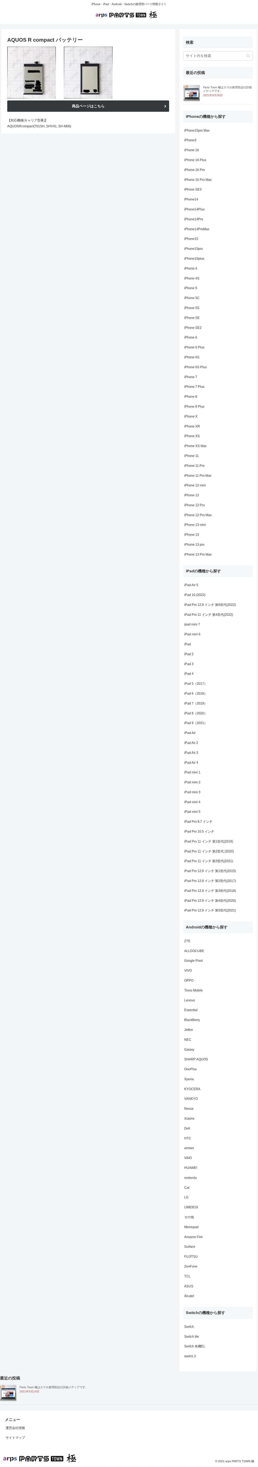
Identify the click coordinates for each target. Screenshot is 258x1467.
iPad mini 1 (192, 772)
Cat (186, 1187)
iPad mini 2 (192, 782)
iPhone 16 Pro (194, 170)
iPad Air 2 (191, 743)
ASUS (188, 1286)
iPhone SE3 (193, 189)
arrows (189, 1148)
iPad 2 (189, 654)
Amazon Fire (193, 1237)
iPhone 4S (191, 278)
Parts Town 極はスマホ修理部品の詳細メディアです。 (54, 1387)
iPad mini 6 (192, 634)
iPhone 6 (190, 337)
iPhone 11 (191, 456)
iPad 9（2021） (195, 723)
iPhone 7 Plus (194, 386)
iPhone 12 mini (195, 485)
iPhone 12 (191, 495)
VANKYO (191, 1098)
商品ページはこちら (88, 106)
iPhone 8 (190, 396)
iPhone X (191, 416)
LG (186, 1197)
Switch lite (191, 1336)
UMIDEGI (191, 1207)
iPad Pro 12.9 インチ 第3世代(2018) (210, 890)
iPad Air (190, 733)
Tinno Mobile (193, 990)
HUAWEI (190, 1168)
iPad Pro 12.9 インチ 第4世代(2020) (210, 900)
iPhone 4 (190, 268)
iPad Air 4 (191, 762)
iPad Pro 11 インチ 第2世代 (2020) (209, 851)
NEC (187, 1039)
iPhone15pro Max (197, 130)
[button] (248, 56)
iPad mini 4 (192, 802)
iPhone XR (192, 426)
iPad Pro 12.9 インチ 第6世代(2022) (210, 604)
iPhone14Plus (194, 209)
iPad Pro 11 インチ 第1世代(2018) (208, 841)
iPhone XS (192, 436)
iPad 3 (189, 664)
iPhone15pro (193, 248)
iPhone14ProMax (196, 229)
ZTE (187, 941)
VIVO (188, 970)
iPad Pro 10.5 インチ (199, 831)
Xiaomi (189, 1118)
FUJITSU (191, 1256)
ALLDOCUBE (194, 951)
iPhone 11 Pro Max (197, 475)
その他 (189, 1217)
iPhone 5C (192, 298)
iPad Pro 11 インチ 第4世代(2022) (209, 614)
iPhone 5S (191, 308)
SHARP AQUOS (196, 1059)
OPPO (189, 980)
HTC (187, 1138)
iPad (187, 644)
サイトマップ (15, 1437)
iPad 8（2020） (195, 713)
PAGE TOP (248, 1419)
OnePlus (190, 1069)
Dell (187, 1128)
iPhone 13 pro (194, 544)
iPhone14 (191, 199)
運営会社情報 (15, 1428)
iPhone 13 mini (195, 524)
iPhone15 (191, 238)
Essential (191, 1010)
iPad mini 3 (192, 792)
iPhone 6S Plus (195, 367)
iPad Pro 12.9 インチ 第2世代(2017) (210, 881)
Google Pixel (193, 960)
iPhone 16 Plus (195, 160)
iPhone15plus (194, 258)
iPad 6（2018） (195, 693)
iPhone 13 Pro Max (198, 554)
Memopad (191, 1227)
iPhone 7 (190, 377)
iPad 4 (189, 673)
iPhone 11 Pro (194, 465)
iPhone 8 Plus (194, 406)
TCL (187, 1276)
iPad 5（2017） (195, 683)
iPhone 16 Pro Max (198, 179)
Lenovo (189, 1000)
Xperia (189, 1079)
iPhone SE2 (193, 327)
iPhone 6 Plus (194, 347)
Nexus (189, 1108)
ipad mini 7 (192, 624)
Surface (189, 1246)
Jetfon (188, 1029)
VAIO (188, 1158)
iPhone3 (190, 140)
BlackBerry (192, 1020)
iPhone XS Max (195, 446)
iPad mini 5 (192, 811)
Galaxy (189, 1049)
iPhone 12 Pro (194, 505)
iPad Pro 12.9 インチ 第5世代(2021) (210, 910)
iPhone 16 (191, 150)
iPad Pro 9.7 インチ (198, 821)
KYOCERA (192, 1089)
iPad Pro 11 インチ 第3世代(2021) (208, 861)
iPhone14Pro (193, 219)
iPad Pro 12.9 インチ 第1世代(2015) (210, 871)
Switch (189, 1326)
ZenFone (190, 1266)
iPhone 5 (190, 288)
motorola (190, 1177)
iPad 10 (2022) (195, 595)
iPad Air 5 (191, 585)
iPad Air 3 (191, 752)
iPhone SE (192, 318)
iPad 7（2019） (195, 703)
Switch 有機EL (194, 1346)
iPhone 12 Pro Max (198, 515)
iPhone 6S (191, 357)
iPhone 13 (191, 534)
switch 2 (190, 1356)
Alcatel (189, 1296)
